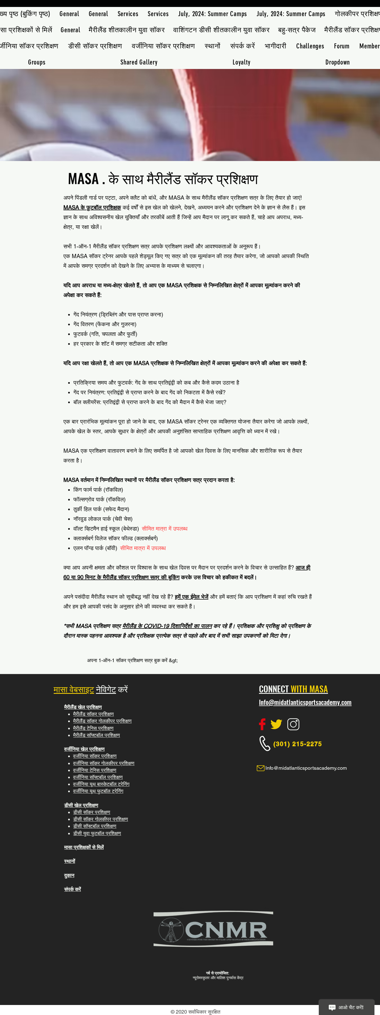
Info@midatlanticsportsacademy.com (305, 702)
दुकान (69, 875)
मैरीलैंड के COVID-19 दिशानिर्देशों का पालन (167, 626)
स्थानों (69, 861)
